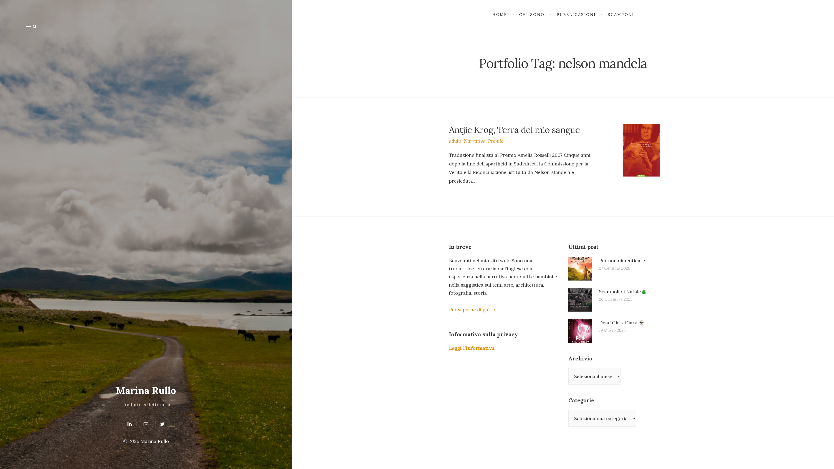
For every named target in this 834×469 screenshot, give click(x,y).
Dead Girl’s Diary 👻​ (621, 323)
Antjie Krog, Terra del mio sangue (514, 129)
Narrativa (475, 141)
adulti (455, 141)
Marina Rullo (146, 390)
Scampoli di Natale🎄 (623, 292)
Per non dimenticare (622, 261)
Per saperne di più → (472, 310)
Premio (495, 141)
